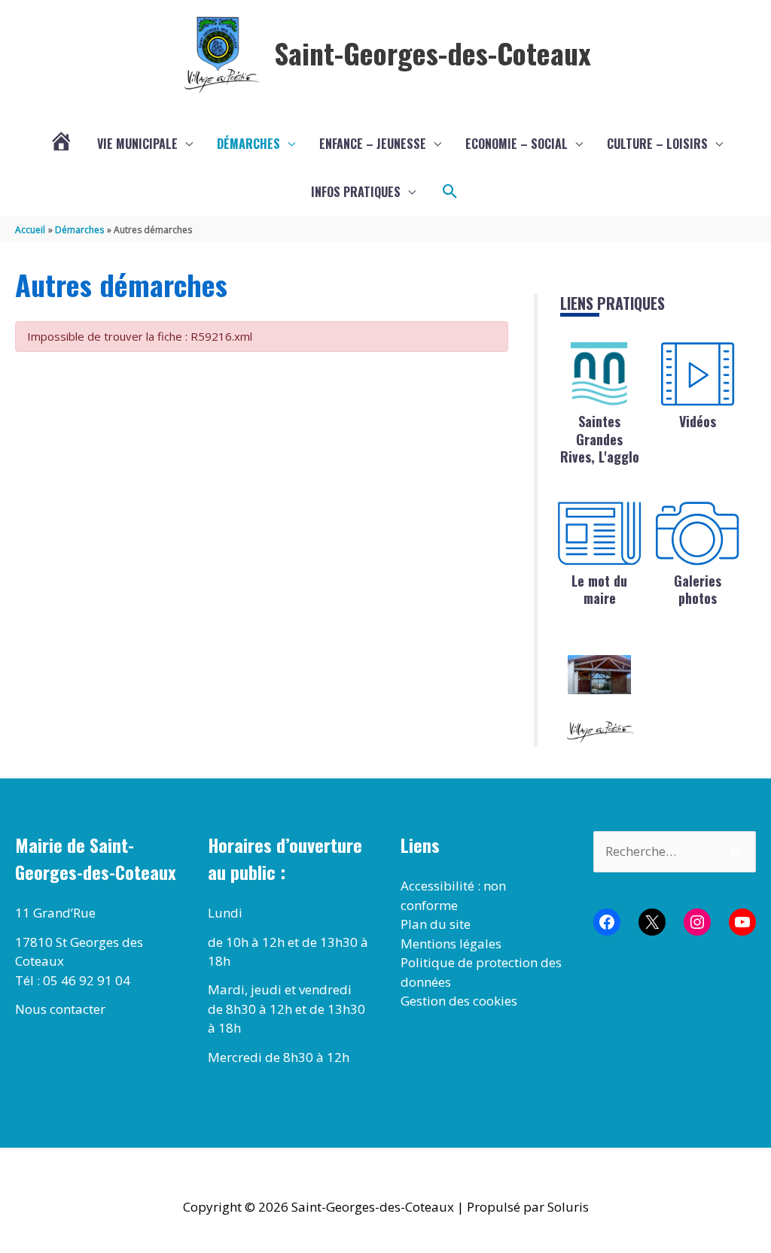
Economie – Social (516, 144)
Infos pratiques (356, 192)
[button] (450, 192)
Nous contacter (60, 1009)
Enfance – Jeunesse (372, 144)
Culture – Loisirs (657, 144)
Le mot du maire (599, 589)
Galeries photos (697, 589)
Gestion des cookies (459, 1000)
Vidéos (697, 421)
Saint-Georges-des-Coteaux (432, 53)
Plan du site (436, 924)
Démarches (248, 144)
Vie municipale (137, 144)
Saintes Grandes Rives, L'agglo (599, 438)
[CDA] (599, 373)
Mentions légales (451, 943)
